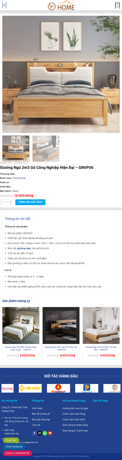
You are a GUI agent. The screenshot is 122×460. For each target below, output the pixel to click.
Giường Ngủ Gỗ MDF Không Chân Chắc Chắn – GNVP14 (21, 348)
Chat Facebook (14, 446)
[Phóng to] (6, 129)
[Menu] (4, 5)
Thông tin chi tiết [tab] (17, 219)
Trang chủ (6, 163)
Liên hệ (36, 425)
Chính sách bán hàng (73, 413)
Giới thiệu (37, 408)
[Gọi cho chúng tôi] (45, 433)
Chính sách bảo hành (73, 419)
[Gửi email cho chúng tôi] (39, 433)
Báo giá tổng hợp (41, 419)
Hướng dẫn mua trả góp (75, 408)
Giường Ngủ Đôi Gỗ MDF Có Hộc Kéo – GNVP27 (101, 348)
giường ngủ (24, 248)
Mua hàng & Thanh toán (75, 430)
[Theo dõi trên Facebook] (34, 433)
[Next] (113, 74)
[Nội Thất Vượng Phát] (61, 5)
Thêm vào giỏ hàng (30, 202)
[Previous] (8, 74)
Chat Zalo (11, 440)
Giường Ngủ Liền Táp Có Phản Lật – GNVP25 (61, 348)
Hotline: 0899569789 (17, 453)
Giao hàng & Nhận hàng (75, 425)
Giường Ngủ (21, 163)
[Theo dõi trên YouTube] (50, 433)
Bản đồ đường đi (41, 413)
